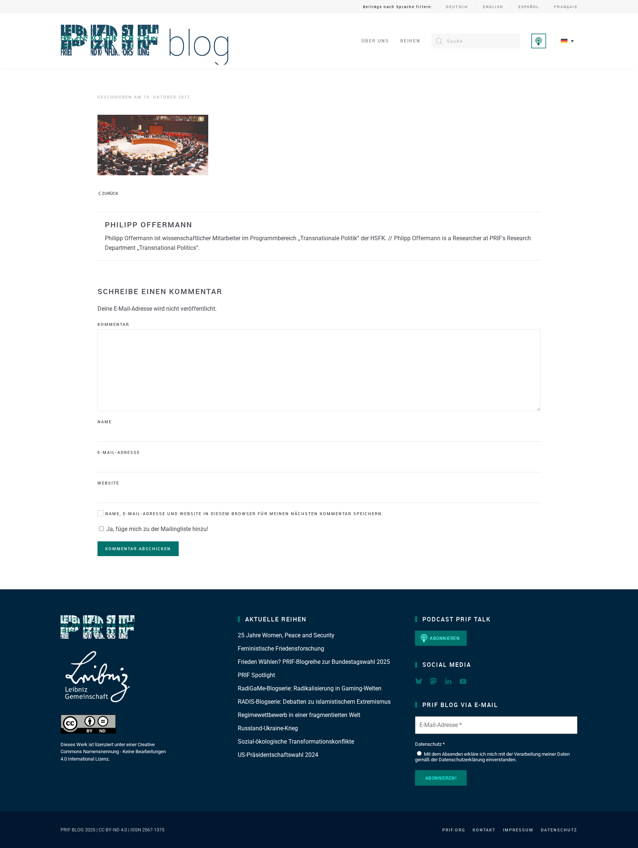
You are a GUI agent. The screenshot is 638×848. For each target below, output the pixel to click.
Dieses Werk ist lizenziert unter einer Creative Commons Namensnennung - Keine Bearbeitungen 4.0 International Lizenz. (113, 752)
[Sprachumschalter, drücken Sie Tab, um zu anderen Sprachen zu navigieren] (567, 41)
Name (104, 421)
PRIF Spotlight (256, 675)
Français (565, 6)
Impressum (518, 830)
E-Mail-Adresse (118, 452)
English (493, 6)
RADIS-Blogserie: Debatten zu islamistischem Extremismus (314, 701)
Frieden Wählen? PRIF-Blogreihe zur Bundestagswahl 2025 (314, 661)
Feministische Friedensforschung (281, 648)
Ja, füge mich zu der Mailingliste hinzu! (156, 528)
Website (108, 483)
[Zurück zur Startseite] (145, 40)
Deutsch (457, 6)
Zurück (110, 193)
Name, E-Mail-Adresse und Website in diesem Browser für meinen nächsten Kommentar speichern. (243, 513)
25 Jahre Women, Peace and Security (286, 635)
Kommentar (113, 324)
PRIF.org (453, 830)
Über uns (375, 41)
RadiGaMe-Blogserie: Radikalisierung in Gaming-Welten (309, 688)
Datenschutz (559, 830)
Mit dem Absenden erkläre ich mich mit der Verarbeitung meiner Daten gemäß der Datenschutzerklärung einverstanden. (492, 757)
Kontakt (484, 830)
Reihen (410, 41)
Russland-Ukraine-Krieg (268, 728)
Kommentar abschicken (138, 548)
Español (528, 6)
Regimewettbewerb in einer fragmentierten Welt (299, 714)
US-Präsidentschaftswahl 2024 (278, 754)
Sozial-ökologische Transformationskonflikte (296, 741)
